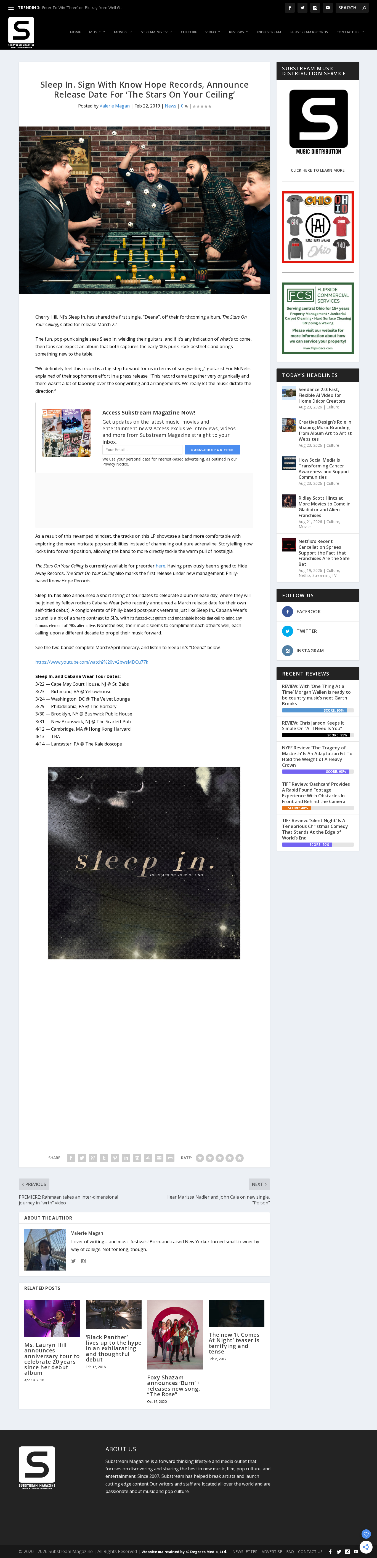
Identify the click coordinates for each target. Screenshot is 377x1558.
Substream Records (309, 32)
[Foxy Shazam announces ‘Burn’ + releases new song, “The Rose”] (175, 1334)
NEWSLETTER (244, 1551)
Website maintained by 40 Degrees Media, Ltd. (184, 1551)
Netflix (304, 575)
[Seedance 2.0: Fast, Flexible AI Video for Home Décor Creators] (289, 393)
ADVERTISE (272, 1551)
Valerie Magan (115, 106)
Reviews (236, 32)
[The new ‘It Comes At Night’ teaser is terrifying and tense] (237, 1313)
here (160, 566)
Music (95, 32)
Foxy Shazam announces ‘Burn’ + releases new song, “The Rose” (174, 1386)
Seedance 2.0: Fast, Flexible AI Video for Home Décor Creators (322, 395)
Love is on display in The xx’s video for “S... (80, 7)
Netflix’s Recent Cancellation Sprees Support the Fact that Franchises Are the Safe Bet (324, 552)
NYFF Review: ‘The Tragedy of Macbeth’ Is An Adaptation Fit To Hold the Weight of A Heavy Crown (317, 756)
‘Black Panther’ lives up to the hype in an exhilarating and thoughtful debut (114, 1348)
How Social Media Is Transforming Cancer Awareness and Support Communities (324, 468)
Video (210, 32)
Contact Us (348, 32)
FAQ (290, 1551)
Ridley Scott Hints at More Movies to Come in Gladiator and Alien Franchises (325, 506)
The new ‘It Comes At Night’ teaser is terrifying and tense (234, 1343)
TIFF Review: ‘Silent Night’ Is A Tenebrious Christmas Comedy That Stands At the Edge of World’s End (315, 829)
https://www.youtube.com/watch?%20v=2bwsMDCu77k (91, 662)
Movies (121, 32)
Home (75, 32)
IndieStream (269, 32)
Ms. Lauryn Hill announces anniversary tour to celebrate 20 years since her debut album (52, 1358)
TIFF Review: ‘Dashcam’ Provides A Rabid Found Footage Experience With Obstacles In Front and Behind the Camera (316, 792)
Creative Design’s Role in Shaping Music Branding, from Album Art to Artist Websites (325, 430)
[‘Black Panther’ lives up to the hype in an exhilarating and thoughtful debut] (114, 1314)
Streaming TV (154, 32)
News (170, 106)
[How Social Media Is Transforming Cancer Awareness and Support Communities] (289, 463)
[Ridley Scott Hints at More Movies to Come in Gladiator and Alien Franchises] (289, 501)
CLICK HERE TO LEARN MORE (318, 170)
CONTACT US (310, 1551)
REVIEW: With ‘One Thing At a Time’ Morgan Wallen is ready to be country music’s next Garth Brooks (316, 694)
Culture (189, 32)
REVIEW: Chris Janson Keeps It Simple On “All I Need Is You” (313, 726)
